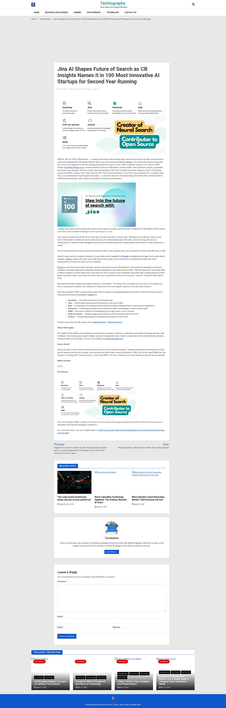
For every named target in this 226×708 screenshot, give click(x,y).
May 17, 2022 (75, 89)
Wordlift (125, 256)
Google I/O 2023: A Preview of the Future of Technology (90, 682)
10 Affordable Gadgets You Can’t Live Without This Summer (50, 682)
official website (99, 322)
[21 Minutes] (50, 659)
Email (60, 627)
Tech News (39, 677)
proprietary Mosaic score (74, 167)
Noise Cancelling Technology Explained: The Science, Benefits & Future (111, 500)
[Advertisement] (113, 40)
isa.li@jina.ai (63, 372)
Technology (112, 12)
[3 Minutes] (175, 659)
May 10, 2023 (124, 687)
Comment (62, 581)
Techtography (112, 3)
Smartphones (123, 674)
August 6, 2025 (101, 507)
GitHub (111, 322)
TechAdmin (63, 89)
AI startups (128, 162)
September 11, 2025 (66, 504)
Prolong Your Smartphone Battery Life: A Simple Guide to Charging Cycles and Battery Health (174, 680)
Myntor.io (61, 267)
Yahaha (69, 259)
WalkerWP (136, 705)
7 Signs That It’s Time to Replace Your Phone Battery (133, 682)
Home (36, 12)
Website (116, 627)
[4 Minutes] (134, 659)
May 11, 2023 (82, 687)
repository (118, 322)
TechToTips (49, 677)
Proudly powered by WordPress (98, 705)
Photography (94, 12)
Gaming (77, 12)
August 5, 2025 (138, 504)
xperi (91, 295)
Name (60, 616)
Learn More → (112, 552)
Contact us (130, 12)
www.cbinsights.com (114, 339)
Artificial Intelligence (56, 12)
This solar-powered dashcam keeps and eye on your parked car (74, 498)
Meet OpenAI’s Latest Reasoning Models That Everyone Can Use (148, 498)
